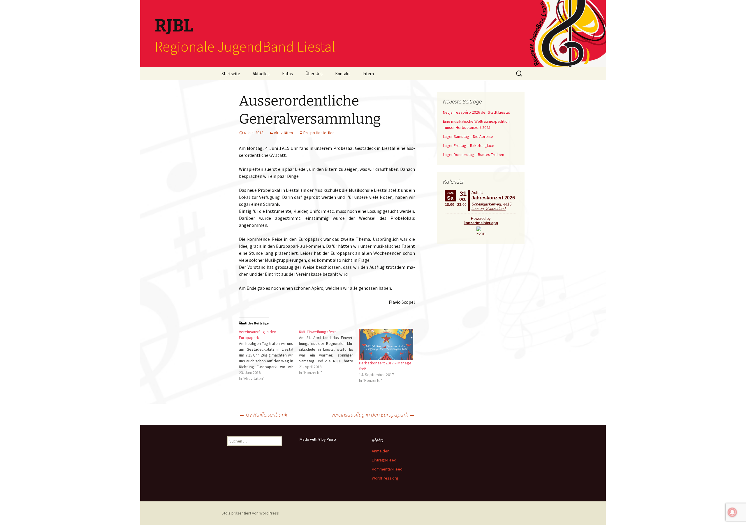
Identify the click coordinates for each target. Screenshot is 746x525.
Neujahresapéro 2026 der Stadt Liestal (476, 112)
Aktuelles (261, 73)
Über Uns (314, 73)
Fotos (287, 73)
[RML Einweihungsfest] (329, 352)
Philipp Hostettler (318, 132)
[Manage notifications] (732, 512)
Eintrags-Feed (384, 460)
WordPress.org (385, 478)
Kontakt (342, 73)
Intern (368, 73)
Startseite (230, 73)
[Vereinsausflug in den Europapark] (269, 355)
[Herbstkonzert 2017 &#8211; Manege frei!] (386, 344)
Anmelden (380, 451)
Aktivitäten (283, 132)
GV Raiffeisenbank (263, 414)
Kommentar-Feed (387, 469)
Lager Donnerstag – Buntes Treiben (473, 154)
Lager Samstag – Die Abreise (468, 136)
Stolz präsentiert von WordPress (250, 513)
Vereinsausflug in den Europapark (373, 414)
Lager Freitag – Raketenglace (468, 145)
